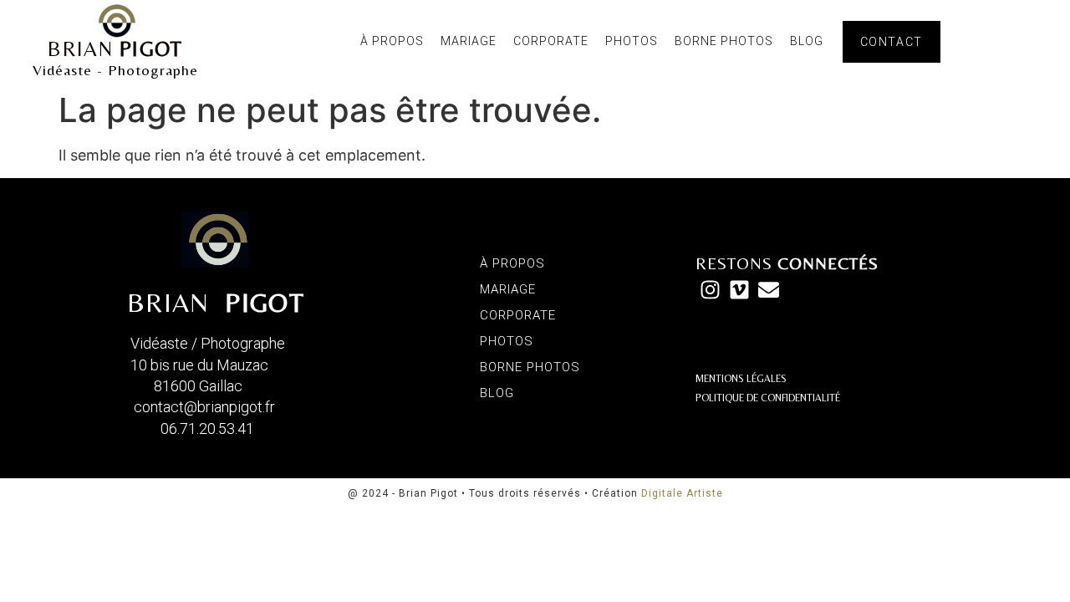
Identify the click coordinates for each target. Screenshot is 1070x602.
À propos (392, 41)
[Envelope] (768, 289)
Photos (631, 41)
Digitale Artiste (682, 493)
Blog (806, 41)
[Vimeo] (739, 289)
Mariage (469, 41)
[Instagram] (710, 289)
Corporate (550, 41)
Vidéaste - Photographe (115, 70)
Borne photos (724, 41)
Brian (115, 49)
